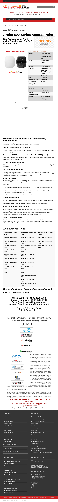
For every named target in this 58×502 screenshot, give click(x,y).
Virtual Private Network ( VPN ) (37, 432)
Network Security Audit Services (38, 437)
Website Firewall (34, 423)
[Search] (54, 7)
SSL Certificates (8, 470)
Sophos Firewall (7, 430)
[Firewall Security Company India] (16, 8)
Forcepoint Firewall (8, 428)
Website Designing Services (10, 488)
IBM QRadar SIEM (8, 448)
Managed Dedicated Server (10, 472)
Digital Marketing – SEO (9, 468)
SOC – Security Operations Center (38, 448)
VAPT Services (34, 439)
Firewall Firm (6, 497)
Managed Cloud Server (9, 474)
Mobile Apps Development (10, 485)
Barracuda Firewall (8, 434)
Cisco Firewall (7, 419)
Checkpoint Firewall (8, 421)
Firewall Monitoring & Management (38, 419)
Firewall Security (12, 25)
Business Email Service (9, 492)
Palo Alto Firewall (8, 423)
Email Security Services (36, 450)
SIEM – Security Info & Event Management (40, 446)
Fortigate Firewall (8, 425)
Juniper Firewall (7, 416)
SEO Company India (8, 500)
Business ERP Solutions (10, 483)
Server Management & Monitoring (12, 479)
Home (6, 25)
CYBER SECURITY (35, 443)
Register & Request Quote (21, 14)
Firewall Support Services (36, 416)
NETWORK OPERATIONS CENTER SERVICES (41, 452)
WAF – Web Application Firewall (38, 421)
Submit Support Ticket (38, 14)
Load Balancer (34, 430)
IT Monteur (23, 500)
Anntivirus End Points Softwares (12, 461)
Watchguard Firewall (8, 432)
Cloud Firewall (34, 425)
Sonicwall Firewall (8, 437)
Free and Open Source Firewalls (11, 454)
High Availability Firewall (36, 428)
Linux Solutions (8, 477)
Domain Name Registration (10, 490)
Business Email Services (10, 465)
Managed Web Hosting (9, 463)
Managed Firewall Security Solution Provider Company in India (28, 497)
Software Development (9, 481)
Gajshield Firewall (8, 439)
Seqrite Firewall (7, 441)
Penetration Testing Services (37, 441)
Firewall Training (34, 434)
